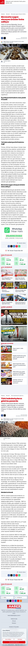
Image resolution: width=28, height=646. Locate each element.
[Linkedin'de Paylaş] (14, 246)
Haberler (3, 14)
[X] (10, 601)
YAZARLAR (19, 597)
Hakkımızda (14, 618)
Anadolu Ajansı (7, 61)
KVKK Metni (20, 639)
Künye (14, 621)
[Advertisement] (14, 8)
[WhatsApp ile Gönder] (19, 246)
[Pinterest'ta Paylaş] (17, 246)
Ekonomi (8, 14)
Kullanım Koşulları (14, 626)
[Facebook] (8, 601)
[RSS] (21, 601)
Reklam (14, 623)
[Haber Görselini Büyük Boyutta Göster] (14, 52)
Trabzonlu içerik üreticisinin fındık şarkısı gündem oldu (13, 2)
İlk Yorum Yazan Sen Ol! (15, 250)
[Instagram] (13, 601)
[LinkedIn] (16, 601)
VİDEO (4, 597)
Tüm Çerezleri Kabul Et (14, 642)
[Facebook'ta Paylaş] (2, 38)
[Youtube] (18, 601)
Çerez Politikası (8, 639)
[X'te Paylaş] (5, 38)
